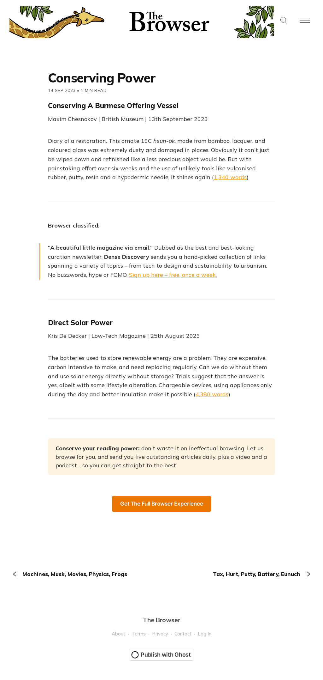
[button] (283, 20)
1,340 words (230, 177)
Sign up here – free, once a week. (173, 274)
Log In (204, 634)
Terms (139, 634)
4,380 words (212, 394)
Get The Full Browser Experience (161, 504)
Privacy (160, 634)
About (118, 634)
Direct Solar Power (80, 322)
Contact (182, 634)
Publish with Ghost (166, 654)
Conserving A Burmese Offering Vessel (113, 105)
